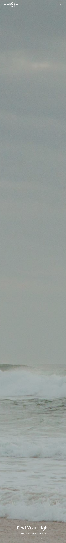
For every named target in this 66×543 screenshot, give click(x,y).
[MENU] (60, 5)
